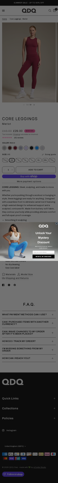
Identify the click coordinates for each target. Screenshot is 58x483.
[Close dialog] (57, 223)
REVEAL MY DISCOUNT (43, 256)
